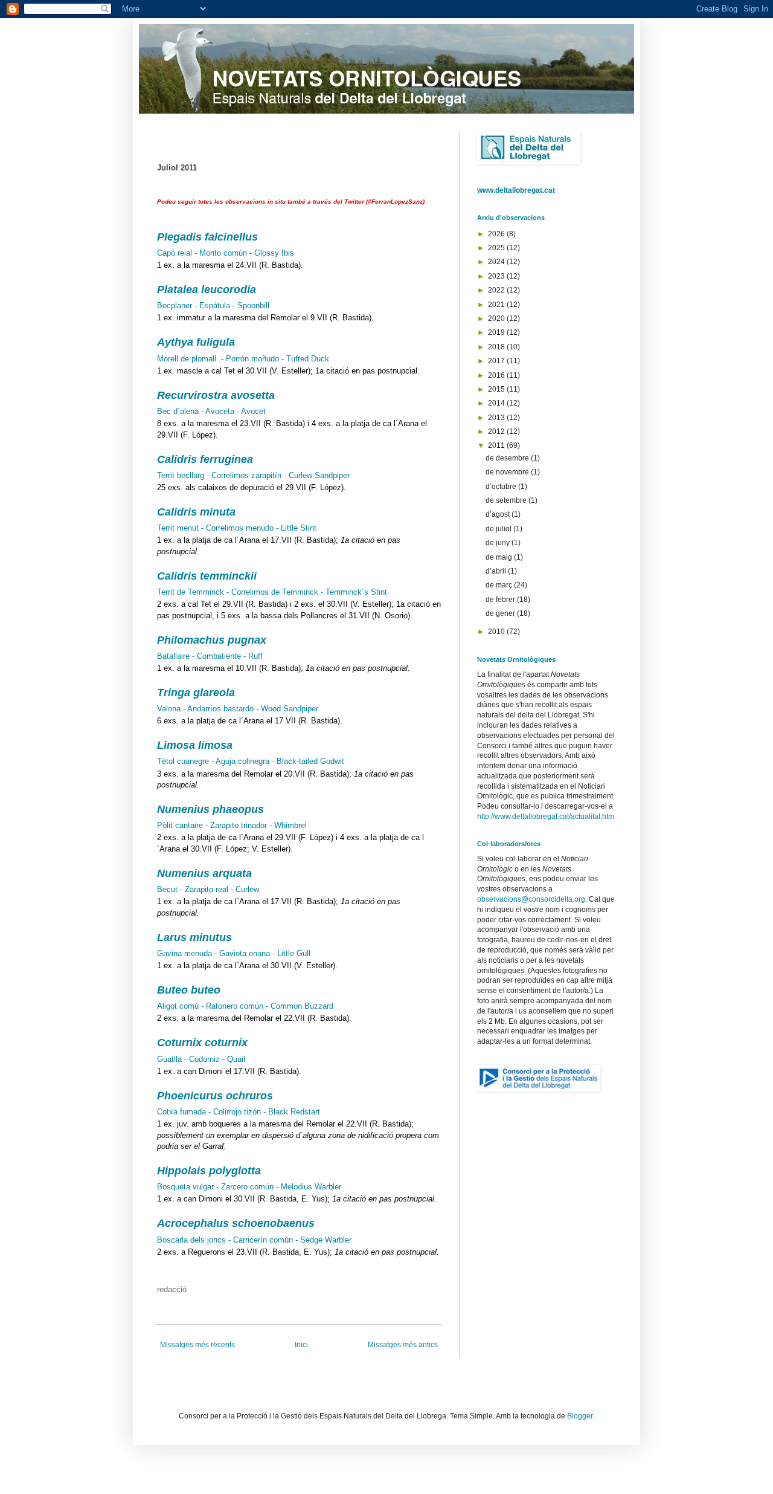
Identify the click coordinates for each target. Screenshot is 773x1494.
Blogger (579, 1416)
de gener (501, 613)
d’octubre (502, 486)
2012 (497, 431)
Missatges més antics (403, 1344)
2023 (497, 276)
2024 (497, 261)
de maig (500, 557)
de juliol (499, 529)
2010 (497, 631)
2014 (497, 403)
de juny (499, 542)
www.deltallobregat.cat (516, 190)
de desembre (508, 458)
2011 (497, 445)
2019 (497, 332)
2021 (497, 304)
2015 (497, 389)
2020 (497, 318)
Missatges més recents (197, 1344)
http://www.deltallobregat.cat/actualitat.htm (545, 816)
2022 (497, 290)
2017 (497, 361)
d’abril (497, 571)
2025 (497, 248)
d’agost (499, 514)
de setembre (507, 500)
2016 (497, 375)
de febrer (501, 599)
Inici (301, 1344)
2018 (497, 347)
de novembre (508, 472)
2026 (497, 234)
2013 (497, 417)
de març (500, 585)
